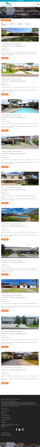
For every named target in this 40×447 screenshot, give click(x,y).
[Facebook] (16, 429)
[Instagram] (23, 429)
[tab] (20, 440)
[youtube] (19, 429)
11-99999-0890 (21, 0)
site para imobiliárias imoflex (20, 444)
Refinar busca (6, 20)
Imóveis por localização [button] (5, 440)
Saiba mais (5, 94)
